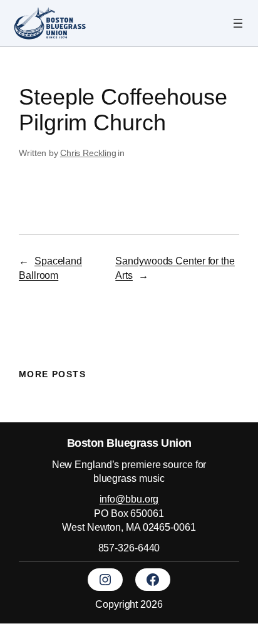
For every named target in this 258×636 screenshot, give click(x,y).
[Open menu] (237, 23)
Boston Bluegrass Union (129, 442)
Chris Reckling (88, 153)
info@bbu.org (129, 498)
